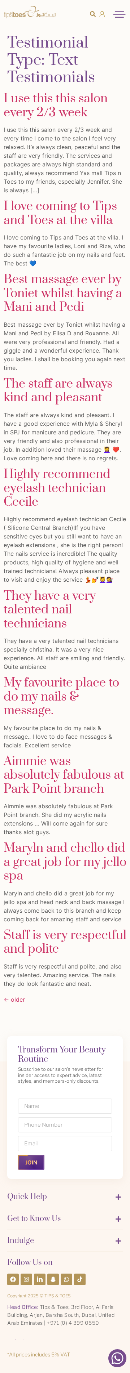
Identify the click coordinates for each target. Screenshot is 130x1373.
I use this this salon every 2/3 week (56, 105)
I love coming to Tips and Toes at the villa (60, 213)
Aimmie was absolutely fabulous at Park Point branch (64, 775)
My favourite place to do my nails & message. (61, 697)
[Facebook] (13, 1279)
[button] (93, 14)
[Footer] (40, 1279)
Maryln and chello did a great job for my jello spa (65, 862)
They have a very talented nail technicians (50, 610)
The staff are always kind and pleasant (58, 391)
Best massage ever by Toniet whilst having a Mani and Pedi (63, 293)
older (14, 999)
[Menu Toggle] (119, 14)
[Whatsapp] (66, 1279)
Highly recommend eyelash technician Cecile (57, 488)
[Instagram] (26, 1279)
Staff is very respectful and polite (65, 942)
